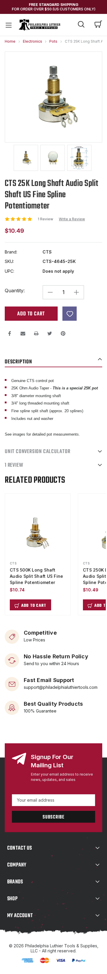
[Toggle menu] (8, 24)
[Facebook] (9, 333)
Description (18, 362)
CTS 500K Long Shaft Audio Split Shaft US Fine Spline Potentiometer (36, 576)
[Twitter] (49, 333)
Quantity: (15, 290)
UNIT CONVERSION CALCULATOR (37, 451)
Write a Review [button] (72, 219)
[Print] (36, 333)
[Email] (23, 333)
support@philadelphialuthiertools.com (60, 687)
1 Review (46, 219)
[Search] (81, 25)
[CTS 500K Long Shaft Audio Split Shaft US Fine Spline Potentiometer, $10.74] (38, 533)
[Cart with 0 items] (98, 25)
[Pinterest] (63, 333)
